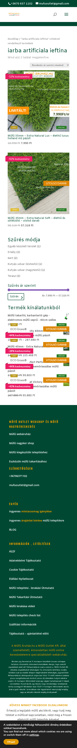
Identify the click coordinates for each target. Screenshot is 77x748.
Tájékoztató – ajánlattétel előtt (29, 633)
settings (34, 735)
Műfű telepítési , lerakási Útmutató (31, 588)
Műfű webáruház (20, 434)
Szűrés (14, 296)
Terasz (12, 276)
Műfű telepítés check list (25, 615)
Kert (10, 258)
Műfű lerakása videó (22, 606)
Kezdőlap (13, 39)
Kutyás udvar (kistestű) (23, 264)
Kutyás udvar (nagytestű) (24, 270)
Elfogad (11, 741)
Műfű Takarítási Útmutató (25, 597)
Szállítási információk (22, 624)
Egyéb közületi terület (22, 246)
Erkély (12, 252)
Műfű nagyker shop (21, 443)
